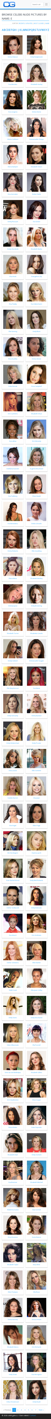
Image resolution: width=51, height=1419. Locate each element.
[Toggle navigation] (46, 4)
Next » (41, 1410)
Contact (33, 1415)
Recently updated (25, 23)
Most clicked (39, 23)
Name (47, 23)
